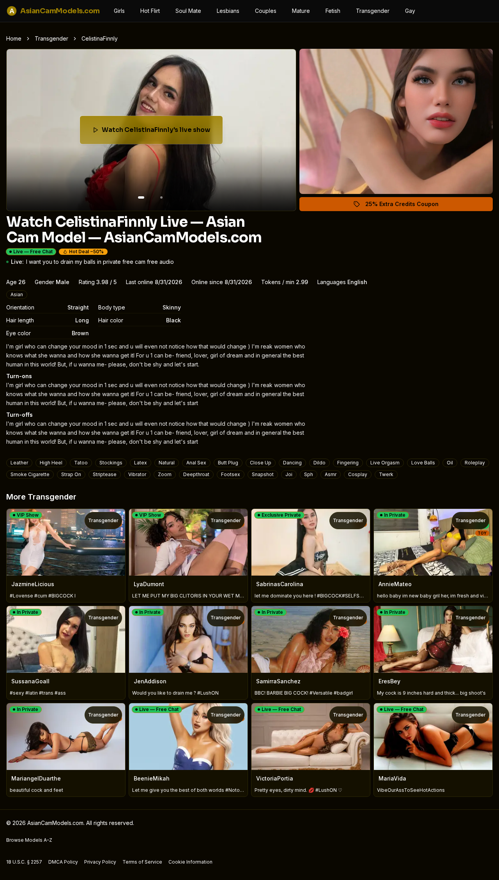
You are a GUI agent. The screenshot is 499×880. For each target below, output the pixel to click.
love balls (423, 463)
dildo (319, 463)
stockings (110, 463)
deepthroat (196, 474)
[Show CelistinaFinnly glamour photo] (161, 197)
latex (140, 463)
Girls (119, 10)
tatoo (81, 463)
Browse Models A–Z (29, 840)
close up (260, 463)
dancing (292, 463)
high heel (51, 463)
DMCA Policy (63, 862)
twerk (386, 474)
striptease (105, 474)
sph (308, 474)
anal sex (196, 463)
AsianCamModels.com (54, 11)
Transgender (372, 10)
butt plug (228, 463)
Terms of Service (142, 862)
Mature (301, 10)
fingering (348, 463)
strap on (71, 474)
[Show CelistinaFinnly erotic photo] (141, 197)
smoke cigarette (30, 474)
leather (19, 463)
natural (167, 463)
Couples (265, 10)
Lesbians (228, 10)
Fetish (333, 10)
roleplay (475, 463)
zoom (165, 474)
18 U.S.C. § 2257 (24, 862)
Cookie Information (190, 862)
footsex (230, 474)
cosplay (357, 474)
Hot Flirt (150, 10)
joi (288, 474)
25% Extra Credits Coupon (406, 206)
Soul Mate (188, 10)
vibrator (137, 474)
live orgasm (385, 463)
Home (13, 38)
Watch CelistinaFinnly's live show (156, 132)
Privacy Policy (100, 862)
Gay (410, 10)
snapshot (263, 474)
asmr (330, 474)
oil (450, 463)
